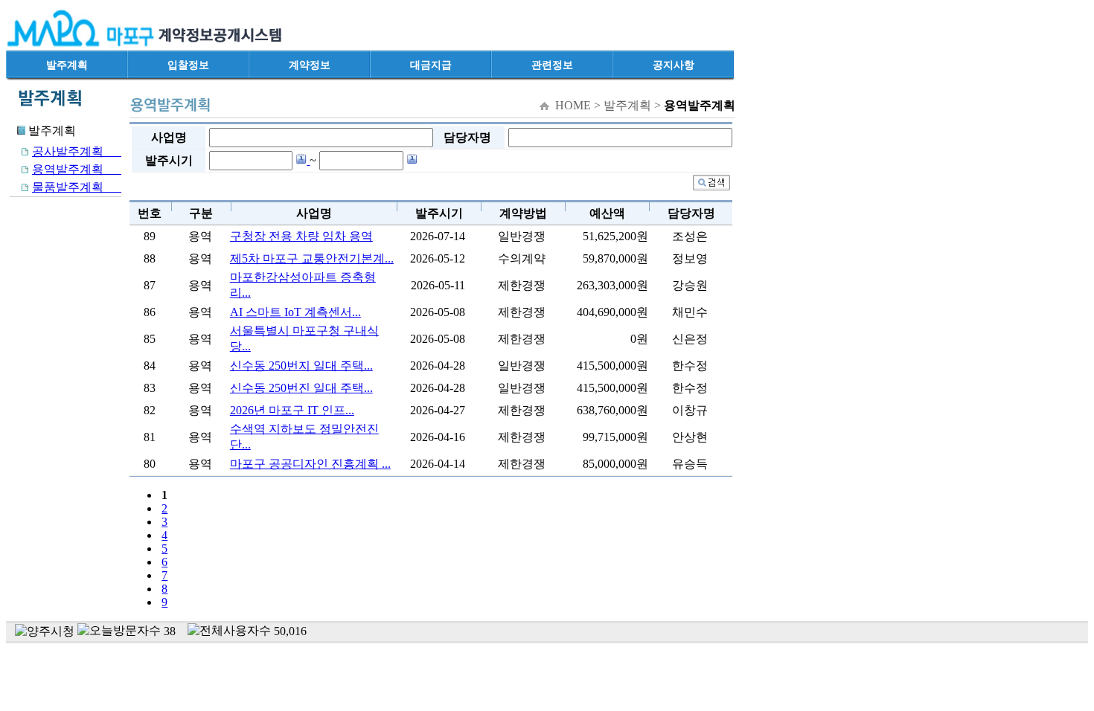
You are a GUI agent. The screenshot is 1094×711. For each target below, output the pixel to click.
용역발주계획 (76, 169)
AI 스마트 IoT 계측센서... (295, 312)
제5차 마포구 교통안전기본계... (312, 258)
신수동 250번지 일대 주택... (301, 365)
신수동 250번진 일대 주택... (301, 388)
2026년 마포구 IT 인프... (292, 410)
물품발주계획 (76, 187)
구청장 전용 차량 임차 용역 (301, 236)
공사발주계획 (76, 151)
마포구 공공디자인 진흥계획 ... (310, 463)
